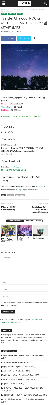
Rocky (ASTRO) (20, 195)
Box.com (17, 167)
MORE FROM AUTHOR (33, 221)
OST (3, 234)
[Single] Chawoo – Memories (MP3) (39, 237)
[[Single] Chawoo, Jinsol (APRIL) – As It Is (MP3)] (24, 230)
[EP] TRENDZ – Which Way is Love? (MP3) (18, 379)
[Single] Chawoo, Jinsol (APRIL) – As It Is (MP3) (23, 238)
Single (20, 13)
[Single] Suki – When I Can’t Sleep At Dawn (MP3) (20, 375)
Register (39, 186)
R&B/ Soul (17, 9)
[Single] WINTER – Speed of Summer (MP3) (18, 367)
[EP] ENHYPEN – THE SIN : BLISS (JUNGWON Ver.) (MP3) (24, 395)
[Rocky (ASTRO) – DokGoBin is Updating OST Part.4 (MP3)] (8, 230)
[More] (34, 38)
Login (20, 190)
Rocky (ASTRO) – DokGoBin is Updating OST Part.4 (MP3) (8, 239)
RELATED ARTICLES (15, 221)
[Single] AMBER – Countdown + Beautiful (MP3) (40, 210)
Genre (9, 9)
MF (2, 170)
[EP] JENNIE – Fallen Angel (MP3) (14, 362)
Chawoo (10, 195)
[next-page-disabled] (26, 246)
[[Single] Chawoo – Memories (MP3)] (40, 230)
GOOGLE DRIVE (19, 170)
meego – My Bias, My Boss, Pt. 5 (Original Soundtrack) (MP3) (22, 400)
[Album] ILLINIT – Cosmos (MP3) (9, 208)
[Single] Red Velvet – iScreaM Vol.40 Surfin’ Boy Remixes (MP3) (23, 356)
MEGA (8, 170)
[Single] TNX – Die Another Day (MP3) (15, 371)
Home (3, 9)
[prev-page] (23, 246)
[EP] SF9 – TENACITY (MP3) (12, 384)
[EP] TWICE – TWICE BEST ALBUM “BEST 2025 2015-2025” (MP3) (22, 389)
